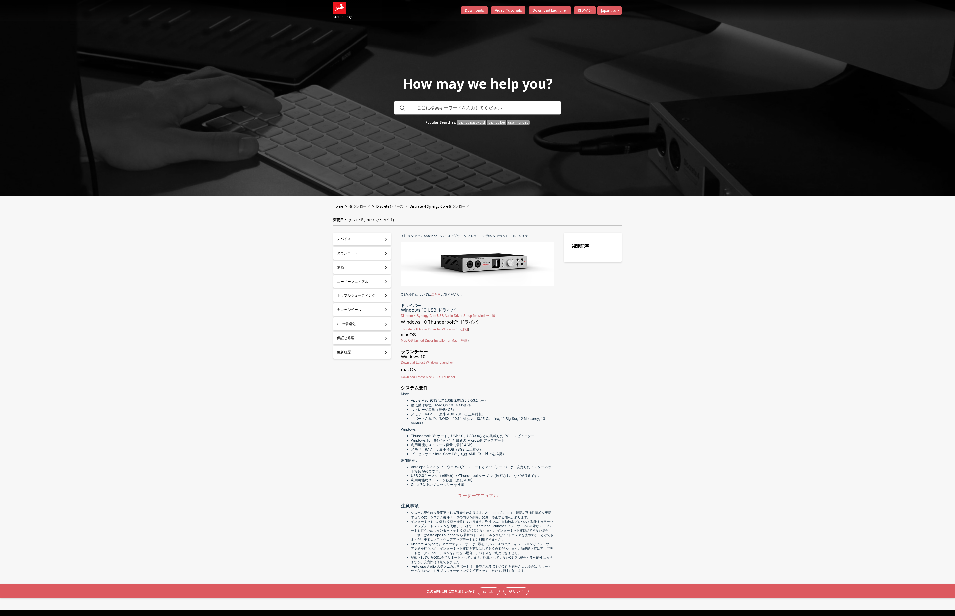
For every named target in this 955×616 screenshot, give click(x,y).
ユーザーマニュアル (478, 495)
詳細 (464, 329)
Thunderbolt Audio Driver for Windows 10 (430, 329)
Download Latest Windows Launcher (427, 362)
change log (496, 122)
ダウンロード (359, 206)
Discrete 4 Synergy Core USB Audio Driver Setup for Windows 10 (448, 316)
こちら (436, 294)
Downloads (474, 10)
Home (338, 206)
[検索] (402, 107)
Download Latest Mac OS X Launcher (428, 377)
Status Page (343, 16)
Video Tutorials (508, 10)
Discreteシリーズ (389, 206)
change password (471, 122)
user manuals (518, 122)
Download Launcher (550, 10)
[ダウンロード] (468, 249)
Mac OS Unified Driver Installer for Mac (429, 340)
